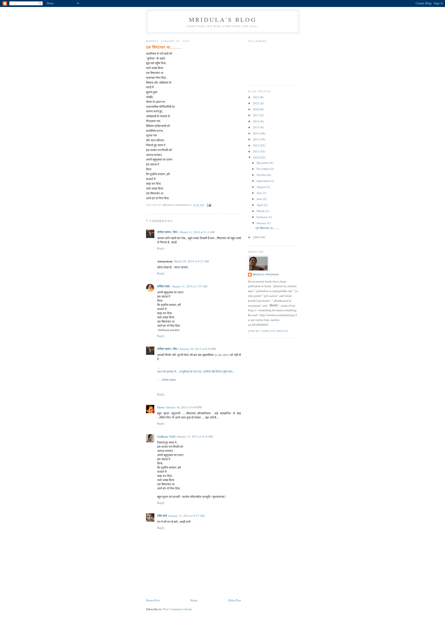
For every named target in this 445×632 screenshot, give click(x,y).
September (263, 181)
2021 (256, 103)
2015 (256, 127)
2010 (256, 157)
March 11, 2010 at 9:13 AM (197, 232)
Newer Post (153, 600)
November (263, 169)
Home (194, 600)
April (260, 205)
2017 (256, 115)
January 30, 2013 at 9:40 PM (184, 407)
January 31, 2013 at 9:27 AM (186, 516)
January (262, 223)
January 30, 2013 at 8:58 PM (198, 349)
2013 (256, 139)
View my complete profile (268, 331)
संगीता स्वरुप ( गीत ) (167, 232)
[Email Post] (209, 205)
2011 (256, 151)
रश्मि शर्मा (162, 515)
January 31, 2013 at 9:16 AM (195, 436)
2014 (256, 133)
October (262, 175)
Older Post (234, 600)
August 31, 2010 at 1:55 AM (189, 286)
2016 (256, 121)
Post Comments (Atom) (177, 609)
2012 (256, 145)
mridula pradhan (266, 274)
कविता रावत (163, 286)
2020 (256, 109)
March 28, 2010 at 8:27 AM (191, 261)
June (260, 199)
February (262, 217)
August (261, 187)
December (263, 163)
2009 (256, 237)
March (261, 211)
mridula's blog (223, 19)
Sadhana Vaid (166, 436)
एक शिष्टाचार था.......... (267, 228)
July (260, 193)
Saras (161, 407)
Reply (161, 248)
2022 (256, 97)
